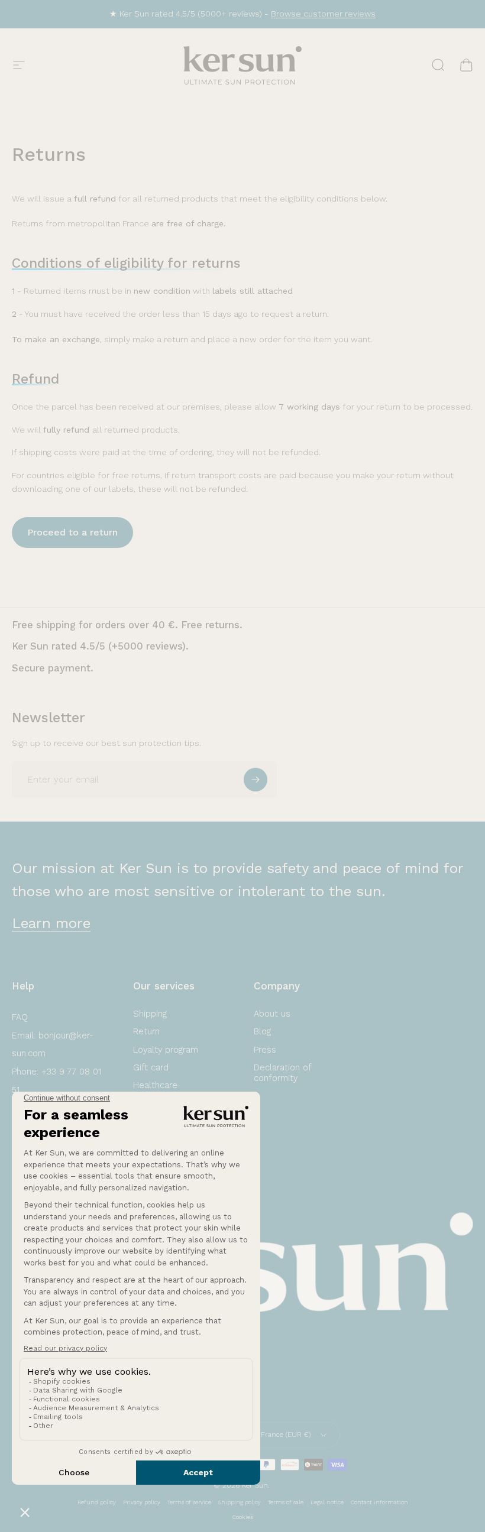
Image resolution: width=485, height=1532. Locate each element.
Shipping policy (239, 1502)
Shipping (150, 1013)
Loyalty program (165, 1049)
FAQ (20, 1017)
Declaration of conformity (283, 1072)
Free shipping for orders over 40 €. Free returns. (127, 625)
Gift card (151, 1067)
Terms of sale (285, 1502)
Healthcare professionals (161, 1090)
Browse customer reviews (323, 13)
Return (146, 1031)
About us (272, 1013)
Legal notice (327, 1502)
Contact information (379, 1502)
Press (265, 1049)
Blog (262, 1031)
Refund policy (96, 1502)
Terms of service (189, 1502)
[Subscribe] (255, 779)
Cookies (242, 1517)
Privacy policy (141, 1502)
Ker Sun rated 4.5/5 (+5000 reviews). (100, 646)
